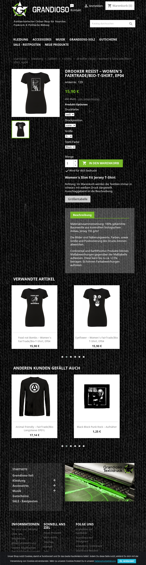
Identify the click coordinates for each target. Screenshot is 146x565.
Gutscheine (108, 39)
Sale (46, 551)
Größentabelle (77, 199)
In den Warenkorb (100, 163)
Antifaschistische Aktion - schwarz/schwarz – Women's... (34, 339)
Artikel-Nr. (71, 82)
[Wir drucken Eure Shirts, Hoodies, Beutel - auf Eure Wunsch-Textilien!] (99, 482)
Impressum (18, 538)
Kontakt (75, 8)
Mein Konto (50, 537)
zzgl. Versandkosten (88, 99)
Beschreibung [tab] (82, 215)
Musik (60, 39)
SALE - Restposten (27, 45)
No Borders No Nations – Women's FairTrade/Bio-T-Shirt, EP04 (34, 428)
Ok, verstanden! (126, 561)
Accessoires (42, 39)
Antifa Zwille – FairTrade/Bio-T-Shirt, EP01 (97, 428)
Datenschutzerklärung (105, 561)
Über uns (17, 533)
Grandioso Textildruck (89, 546)
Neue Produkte (57, 45)
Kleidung (20, 39)
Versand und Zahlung (25, 529)
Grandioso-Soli (82, 39)
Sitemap (48, 542)
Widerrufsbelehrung (24, 543)
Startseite (19, 469)
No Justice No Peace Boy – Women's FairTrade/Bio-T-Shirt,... (97, 339)
